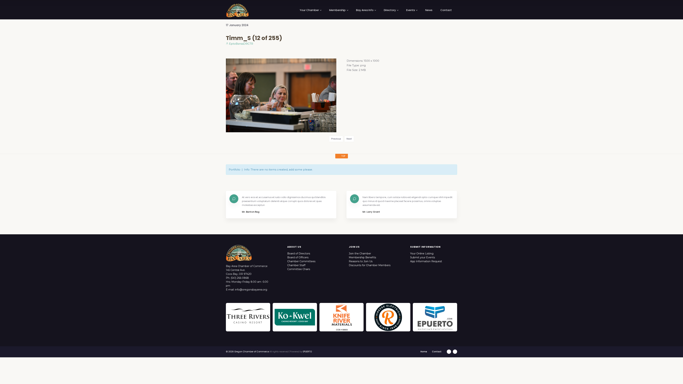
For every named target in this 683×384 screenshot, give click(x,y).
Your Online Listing (421, 253)
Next (349, 138)
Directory (390, 10)
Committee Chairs (298, 269)
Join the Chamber (360, 253)
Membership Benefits (362, 257)
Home (423, 351)
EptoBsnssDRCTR (240, 43)
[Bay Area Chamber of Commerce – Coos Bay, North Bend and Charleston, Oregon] (237, 10)
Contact (446, 10)
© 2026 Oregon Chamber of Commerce (247, 351)
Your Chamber (309, 10)
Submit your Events (422, 257)
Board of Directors (298, 253)
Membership (337, 10)
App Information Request (426, 261)
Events (410, 10)
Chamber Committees (301, 261)
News (428, 10)
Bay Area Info (365, 10)
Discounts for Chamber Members (369, 265)
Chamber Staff (296, 265)
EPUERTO (307, 351)
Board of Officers (297, 257)
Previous (336, 138)
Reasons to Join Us (360, 261)
